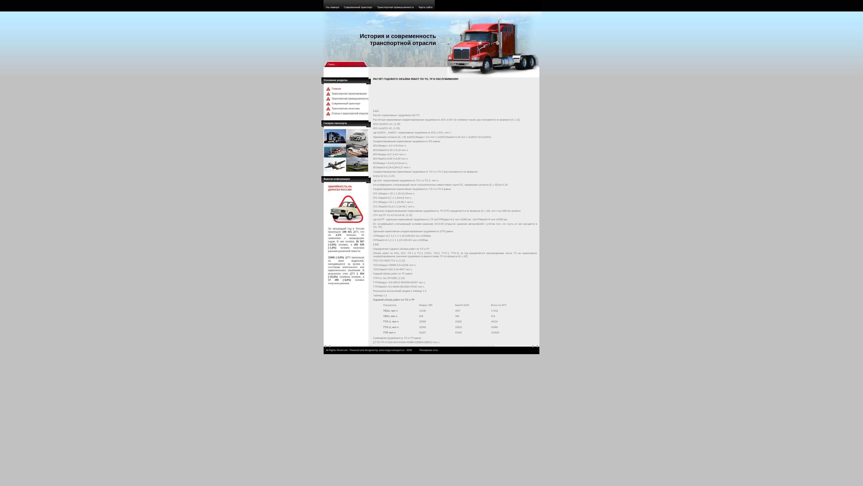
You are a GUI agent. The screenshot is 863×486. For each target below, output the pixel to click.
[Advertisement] (455, 96)
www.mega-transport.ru (391, 350)
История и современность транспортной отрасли (398, 39)
